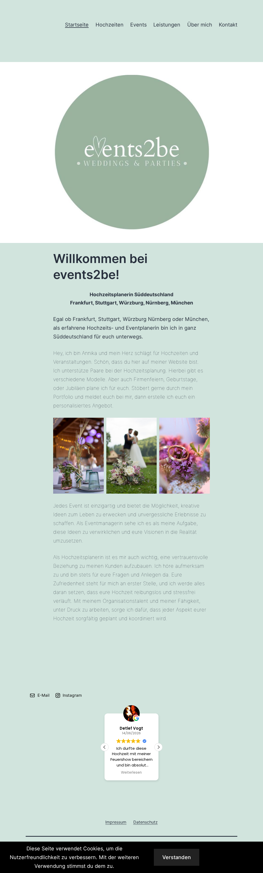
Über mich (199, 25)
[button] (158, 747)
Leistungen (166, 25)
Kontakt (228, 25)
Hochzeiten (110, 25)
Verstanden (176, 857)
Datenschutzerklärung (233, 857)
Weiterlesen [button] (131, 772)
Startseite (77, 25)
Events (138, 25)
